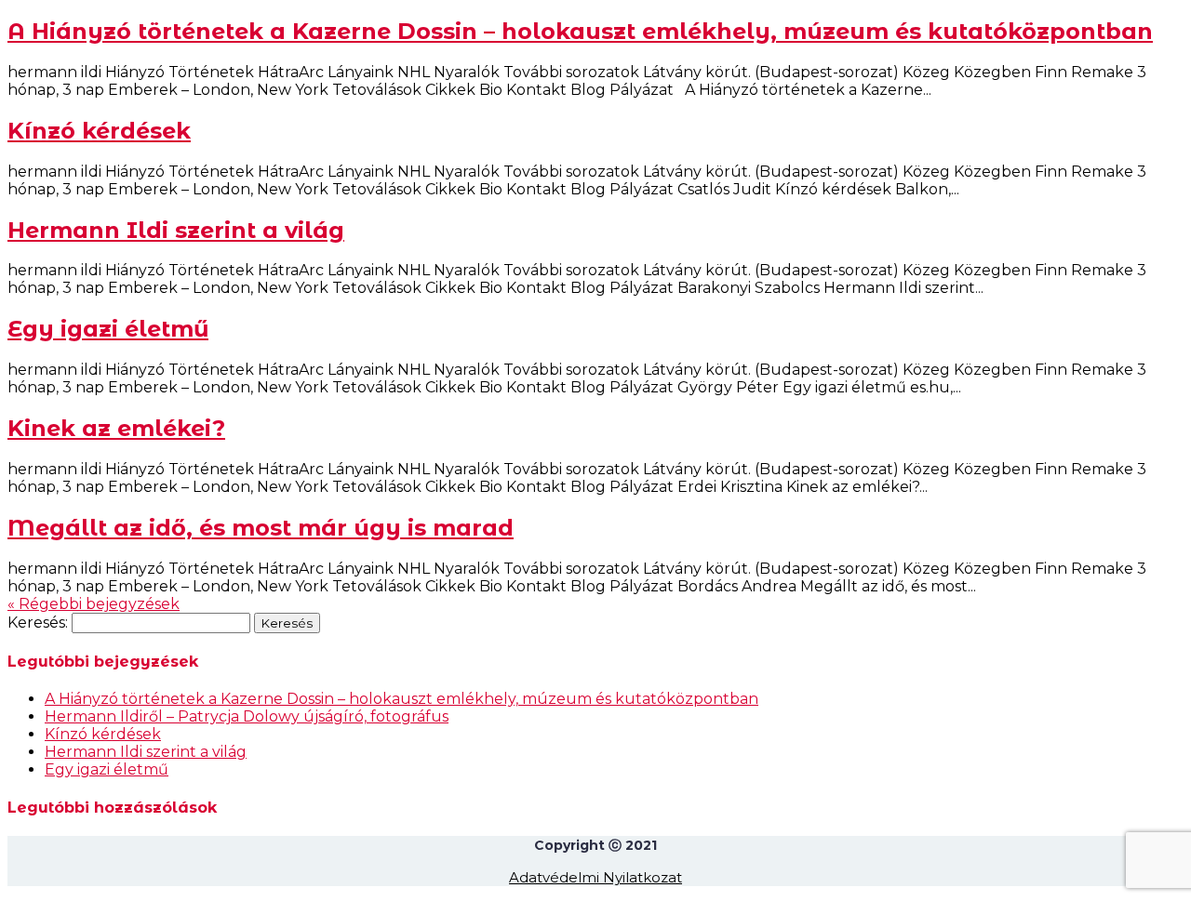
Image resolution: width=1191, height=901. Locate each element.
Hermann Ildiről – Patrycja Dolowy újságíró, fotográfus (246, 716)
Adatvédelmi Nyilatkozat (595, 877)
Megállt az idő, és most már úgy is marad (260, 527)
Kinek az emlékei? (116, 428)
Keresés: (37, 622)
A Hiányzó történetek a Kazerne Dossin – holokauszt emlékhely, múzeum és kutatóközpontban (580, 31)
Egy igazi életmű (107, 328)
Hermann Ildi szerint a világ (175, 230)
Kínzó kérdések (99, 130)
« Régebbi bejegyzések (93, 604)
